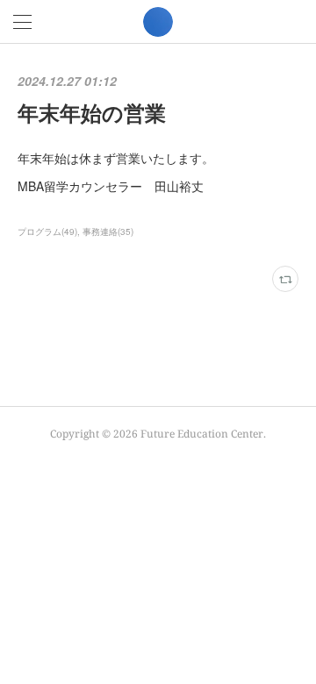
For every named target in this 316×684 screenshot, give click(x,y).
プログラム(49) (47, 231)
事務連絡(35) (108, 231)
